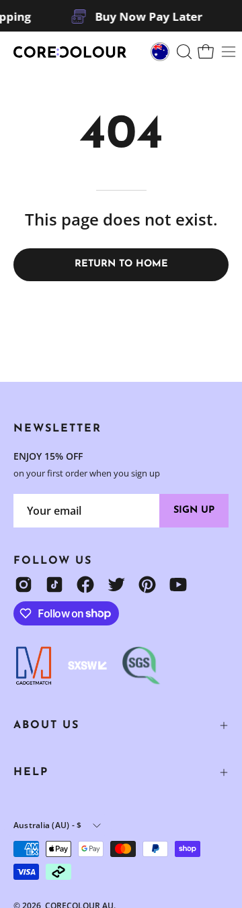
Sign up (193, 510)
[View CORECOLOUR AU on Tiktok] (54, 584)
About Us (46, 725)
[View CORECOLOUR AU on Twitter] (116, 584)
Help (30, 772)
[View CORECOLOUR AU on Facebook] (85, 584)
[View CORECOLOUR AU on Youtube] (178, 584)
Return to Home (121, 264)
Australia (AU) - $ (47, 825)
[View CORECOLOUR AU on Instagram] (23, 584)
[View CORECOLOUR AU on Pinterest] (147, 584)
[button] (182, 51)
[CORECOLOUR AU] (70, 52)
